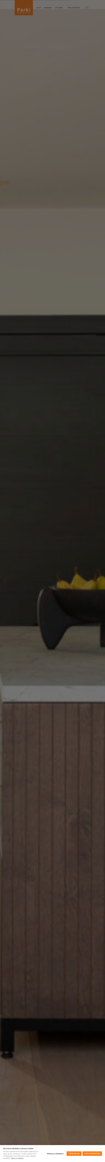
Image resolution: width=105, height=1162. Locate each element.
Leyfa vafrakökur (92, 1153)
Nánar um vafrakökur (17, 1158)
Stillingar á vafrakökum (55, 1153)
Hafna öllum (74, 1153)
